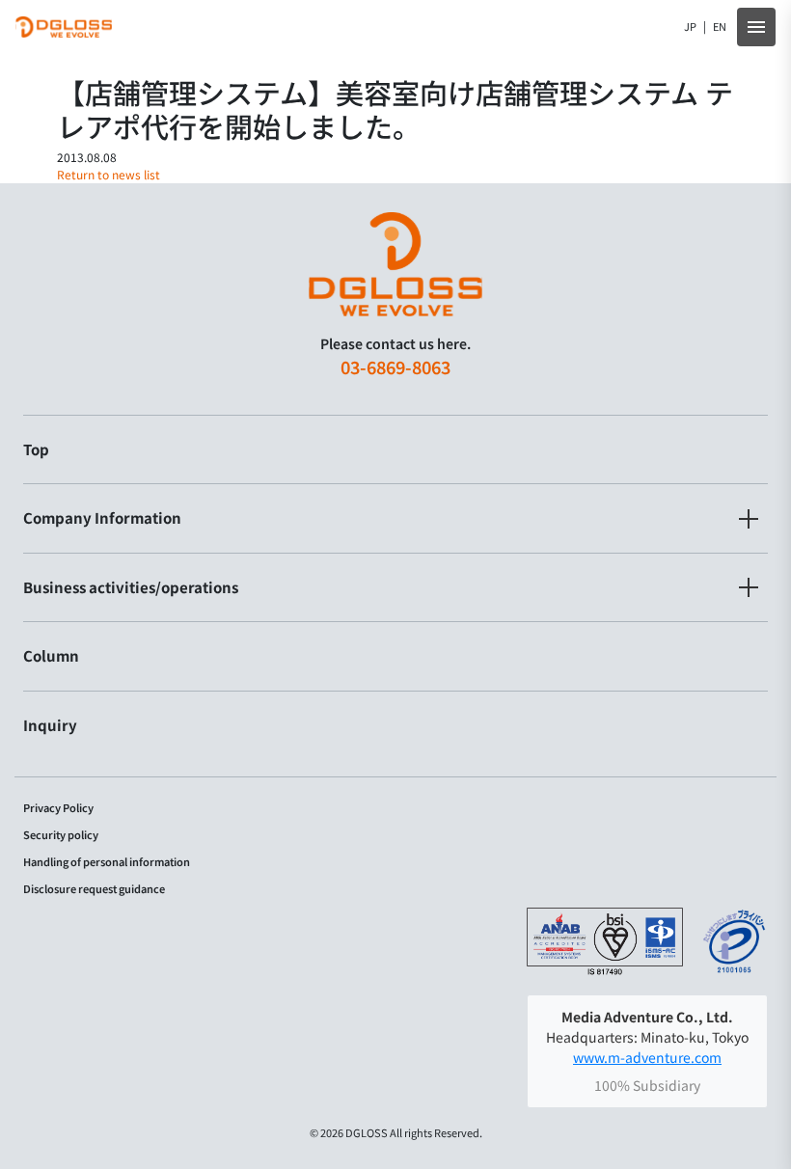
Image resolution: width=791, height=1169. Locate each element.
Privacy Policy (58, 808)
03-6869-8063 (395, 366)
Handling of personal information (106, 862)
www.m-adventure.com (647, 1057)
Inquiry (50, 725)
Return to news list (108, 174)
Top (36, 449)
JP (690, 26)
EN (719, 26)
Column (51, 655)
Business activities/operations (130, 587)
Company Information (102, 517)
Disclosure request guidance (94, 889)
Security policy (60, 835)
